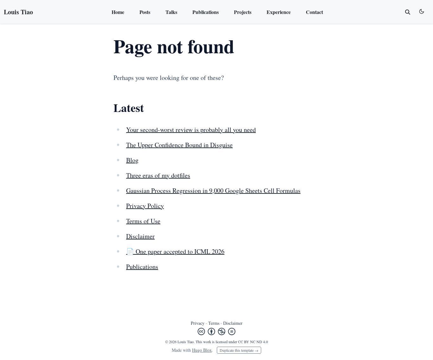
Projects (242, 12)
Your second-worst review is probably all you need (191, 129)
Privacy (197, 323)
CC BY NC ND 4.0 (253, 341)
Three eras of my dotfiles (158, 175)
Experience (279, 12)
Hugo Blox (202, 350)
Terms (213, 323)
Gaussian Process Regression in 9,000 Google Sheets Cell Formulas (213, 190)
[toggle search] (407, 12)
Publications (205, 12)
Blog (132, 160)
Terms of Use (143, 221)
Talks (171, 12)
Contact (314, 12)
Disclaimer (140, 236)
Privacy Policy (145, 205)
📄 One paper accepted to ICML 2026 (175, 251)
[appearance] (421, 11)
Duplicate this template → (239, 350)
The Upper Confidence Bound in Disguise (179, 145)
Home (118, 12)
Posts (144, 12)
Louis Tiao (18, 11)
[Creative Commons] (216, 331)
